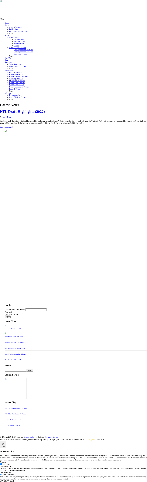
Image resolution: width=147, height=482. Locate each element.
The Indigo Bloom (51, 437)
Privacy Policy (29, 437)
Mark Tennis (7, 117)
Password (8, 312)
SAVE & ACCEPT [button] (7, 481)
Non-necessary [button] (5, 472)
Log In (8, 317)
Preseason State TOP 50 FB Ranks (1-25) (16, 342)
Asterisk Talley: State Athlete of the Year (16, 354)
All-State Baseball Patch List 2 (13, 420)
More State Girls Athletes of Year (14, 360)
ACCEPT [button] (100, 440)
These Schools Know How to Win (14, 336)
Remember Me (12, 314)
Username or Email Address (15, 309)
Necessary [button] (3, 462)
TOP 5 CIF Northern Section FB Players (16, 408)
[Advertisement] (18, 15)
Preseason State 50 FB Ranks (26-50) (15, 348)
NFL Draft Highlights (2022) (22, 111)
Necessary (6, 464)
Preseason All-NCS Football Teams (14, 329)
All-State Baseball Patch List (12, 425)
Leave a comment (6, 127)
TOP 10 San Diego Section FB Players (15, 414)
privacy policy (91, 440)
